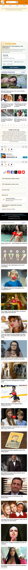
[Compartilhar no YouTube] (23, 172)
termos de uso (9, 215)
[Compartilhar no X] (15, 172)
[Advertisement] (14, 27)
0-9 (2, 125)
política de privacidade (21, 215)
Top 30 (24, 5)
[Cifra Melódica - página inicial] (3, 2)
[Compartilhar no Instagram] (8, 172)
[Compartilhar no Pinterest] (19, 172)
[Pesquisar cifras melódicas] (16, 2)
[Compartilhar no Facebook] (12, 172)
